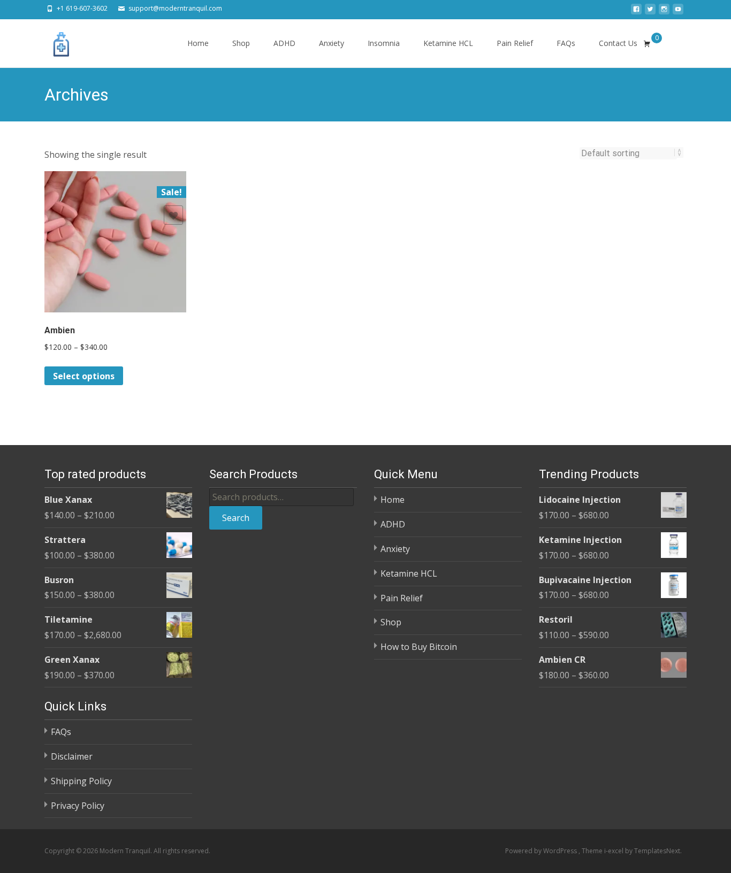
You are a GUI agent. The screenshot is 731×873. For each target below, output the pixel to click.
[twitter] (650, 12)
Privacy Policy (77, 805)
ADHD (284, 43)
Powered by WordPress (541, 850)
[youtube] (678, 12)
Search (235, 518)
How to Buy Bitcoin (418, 647)
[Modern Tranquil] (53, 40)
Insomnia (384, 43)
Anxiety (331, 43)
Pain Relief (515, 43)
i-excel (614, 850)
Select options (84, 376)
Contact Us (618, 43)
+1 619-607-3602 (82, 8)
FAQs (566, 43)
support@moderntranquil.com (175, 8)
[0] (647, 43)
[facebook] (636, 12)
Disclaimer (72, 756)
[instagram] (664, 12)
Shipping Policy (81, 781)
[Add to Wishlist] (173, 215)
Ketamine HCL (448, 43)
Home (198, 43)
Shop (241, 43)
